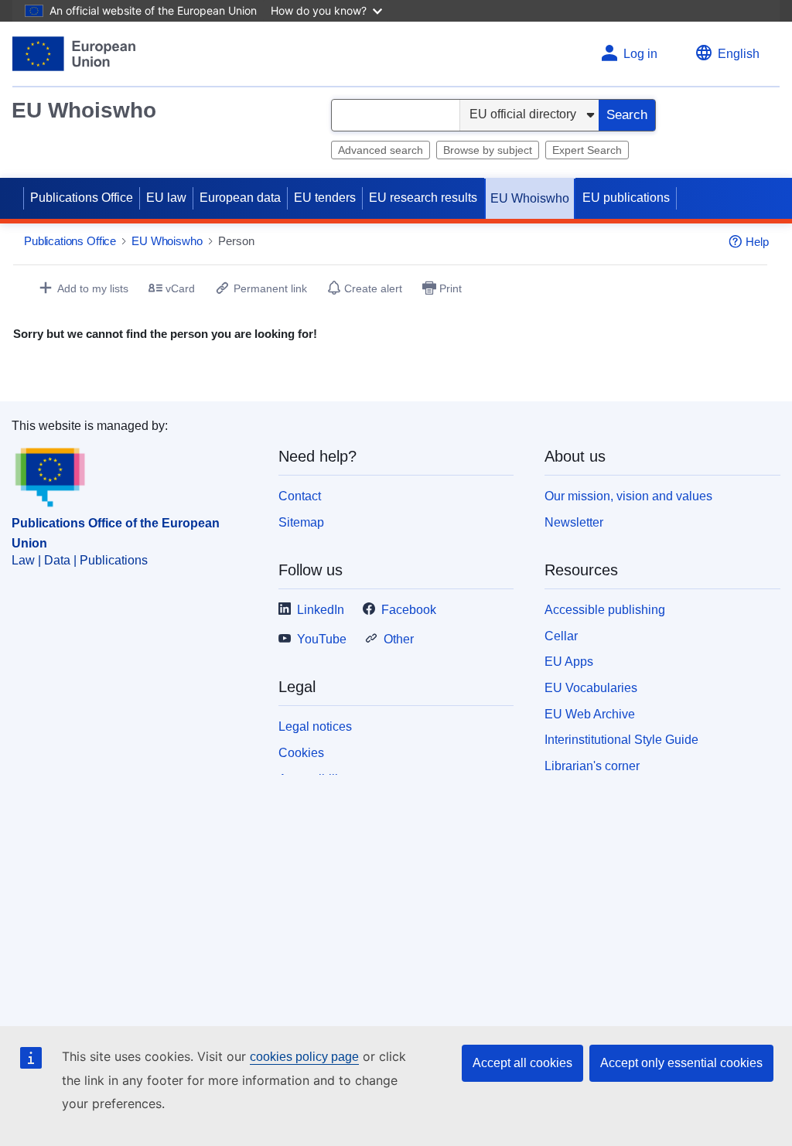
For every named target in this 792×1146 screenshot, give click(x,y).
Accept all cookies (522, 1062)
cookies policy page (304, 1056)
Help (757, 241)
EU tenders (325, 197)
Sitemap (301, 522)
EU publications (626, 197)
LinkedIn (320, 609)
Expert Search (587, 150)
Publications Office (81, 197)
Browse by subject (487, 150)
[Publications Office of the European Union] (73, 53)
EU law (166, 197)
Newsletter (573, 522)
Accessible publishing (604, 609)
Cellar (561, 636)
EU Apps (568, 661)
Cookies (301, 752)
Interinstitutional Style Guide (621, 739)
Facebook (408, 609)
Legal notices (315, 726)
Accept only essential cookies (681, 1062)
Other (399, 639)
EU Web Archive (589, 714)
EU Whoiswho (84, 110)
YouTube (321, 639)
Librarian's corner (592, 766)
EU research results (423, 197)
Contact (299, 496)
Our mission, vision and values (628, 496)
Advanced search (380, 150)
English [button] (739, 53)
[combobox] (395, 115)
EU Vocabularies (590, 687)
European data (240, 197)
